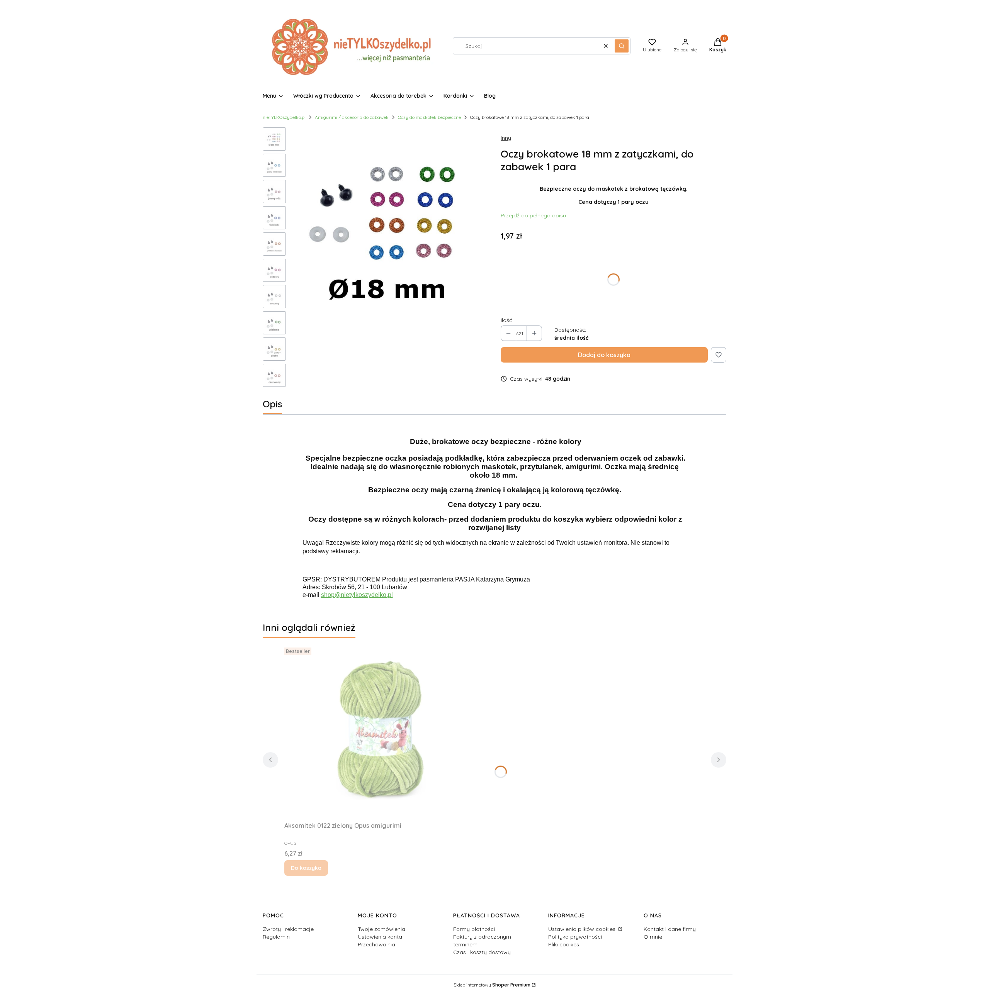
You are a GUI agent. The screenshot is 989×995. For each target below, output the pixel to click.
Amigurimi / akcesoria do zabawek (352, 117)
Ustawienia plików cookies (582, 929)
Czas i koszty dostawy (482, 952)
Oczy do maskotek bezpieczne (429, 117)
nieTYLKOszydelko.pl (284, 117)
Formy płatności (474, 929)
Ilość (506, 320)
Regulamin (276, 936)
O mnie (653, 936)
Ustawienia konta (380, 936)
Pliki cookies (563, 944)
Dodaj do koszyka (604, 355)
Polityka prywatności (575, 936)
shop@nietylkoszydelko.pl (357, 595)
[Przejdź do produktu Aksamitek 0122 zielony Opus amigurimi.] (381, 731)
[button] (622, 46)
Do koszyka (306, 867)
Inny (506, 137)
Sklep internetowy (492, 985)
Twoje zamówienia (381, 929)
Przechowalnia (376, 944)
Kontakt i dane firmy (670, 929)
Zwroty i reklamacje (288, 929)
